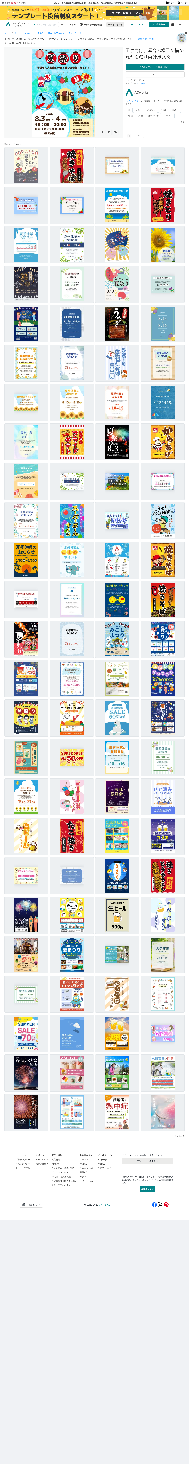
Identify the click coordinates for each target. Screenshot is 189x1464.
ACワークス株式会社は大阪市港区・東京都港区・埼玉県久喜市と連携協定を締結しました (96, 2)
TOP (128, 101)
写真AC (83, 1163)
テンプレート (67, 24)
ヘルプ (184, 2)
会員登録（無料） (147, 38)
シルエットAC (86, 1168)
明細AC (101, 1163)
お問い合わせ (42, 1163)
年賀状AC (84, 1176)
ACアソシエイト (105, 1168)
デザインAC (104, 1205)
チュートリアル (23, 1168)
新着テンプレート (24, 1159)
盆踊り (164, 110)
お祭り (139, 110)
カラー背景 (153, 115)
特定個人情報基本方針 (62, 1176)
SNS (170, 2)
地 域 (130, 115)
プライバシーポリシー (62, 1172)
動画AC (83, 1172)
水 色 (140, 115)
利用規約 (56, 1163)
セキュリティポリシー (62, 1185)
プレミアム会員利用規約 (63, 1168)
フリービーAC (86, 1181)
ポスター (141, 83)
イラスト (168, 115)
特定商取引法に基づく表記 (64, 1181)
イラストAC (85, 1159)
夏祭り (175, 110)
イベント (151, 110)
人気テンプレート (24, 1163)
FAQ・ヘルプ (42, 1159)
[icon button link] (172, 24)
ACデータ (102, 1159)
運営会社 (56, 1159)
